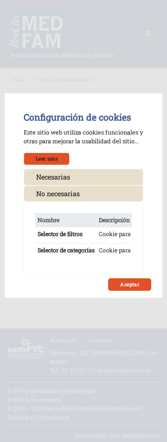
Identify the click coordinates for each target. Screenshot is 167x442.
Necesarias (53, 177)
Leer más (47, 158)
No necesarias (58, 193)
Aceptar (129, 284)
